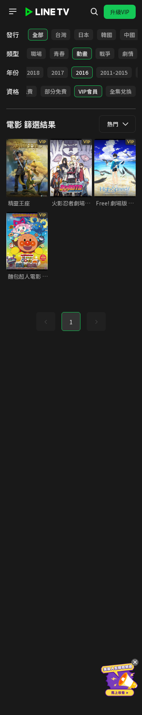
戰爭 (104, 53)
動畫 (82, 53)
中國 (129, 35)
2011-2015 (114, 72)
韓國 (106, 35)
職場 (36, 53)
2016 (82, 72)
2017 (57, 72)
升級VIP (119, 12)
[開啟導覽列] (12, 11)
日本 (83, 35)
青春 (59, 53)
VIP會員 (88, 91)
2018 (33, 72)
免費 (27, 91)
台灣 (60, 35)
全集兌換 (121, 91)
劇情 (127, 53)
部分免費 (56, 91)
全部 (37, 35)
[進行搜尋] (94, 12)
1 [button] (71, 322)
